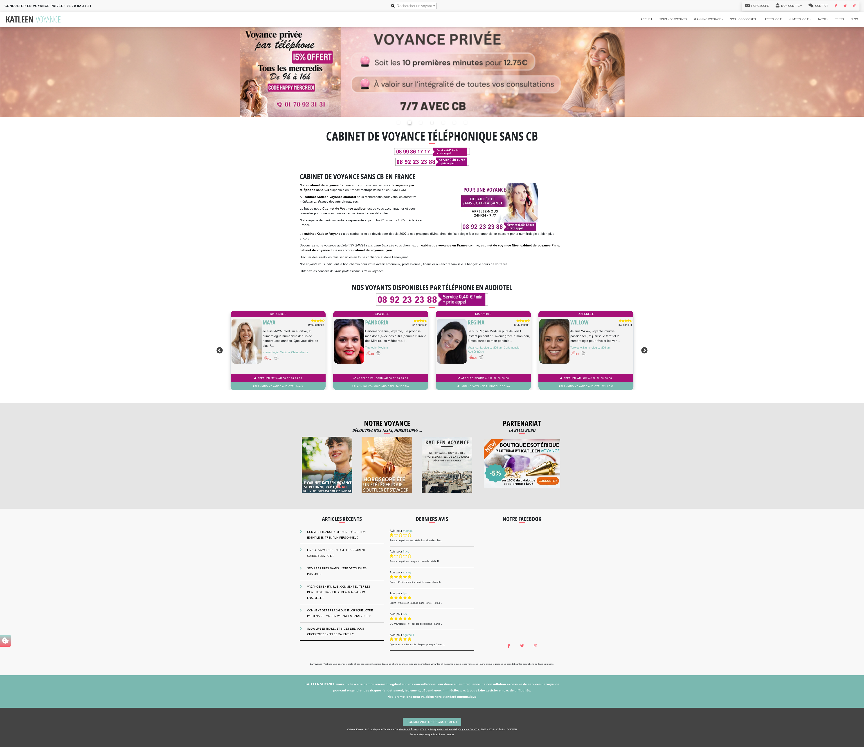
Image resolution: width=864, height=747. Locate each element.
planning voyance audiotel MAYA (586, 386)
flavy (406, 551)
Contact (821, 5)
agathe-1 (408, 635)
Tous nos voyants (673, 19)
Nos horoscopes (743, 19)
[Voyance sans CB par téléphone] (499, 207)
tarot (822, 19)
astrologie (773, 19)
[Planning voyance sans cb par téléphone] (432, 71)
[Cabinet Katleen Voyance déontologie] (447, 465)
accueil (647, 19)
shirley (407, 572)
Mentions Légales (408, 729)
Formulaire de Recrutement (432, 722)
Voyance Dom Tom (469, 729)
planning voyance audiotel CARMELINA (278, 386)
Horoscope (760, 5)
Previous (218, 350)
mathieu (408, 530)
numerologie (799, 19)
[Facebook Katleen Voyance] (835, 6)
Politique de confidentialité (443, 729)
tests (839, 19)
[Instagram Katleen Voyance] (855, 6)
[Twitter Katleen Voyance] (845, 6)
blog (854, 19)
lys (405, 593)
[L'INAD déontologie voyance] (327, 465)
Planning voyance (707, 19)
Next (645, 350)
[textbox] (415, 6)
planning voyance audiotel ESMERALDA (381, 386)
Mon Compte (790, 5)
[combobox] (416, 6)
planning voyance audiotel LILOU (484, 386)
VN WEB (512, 729)
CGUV (423, 729)
